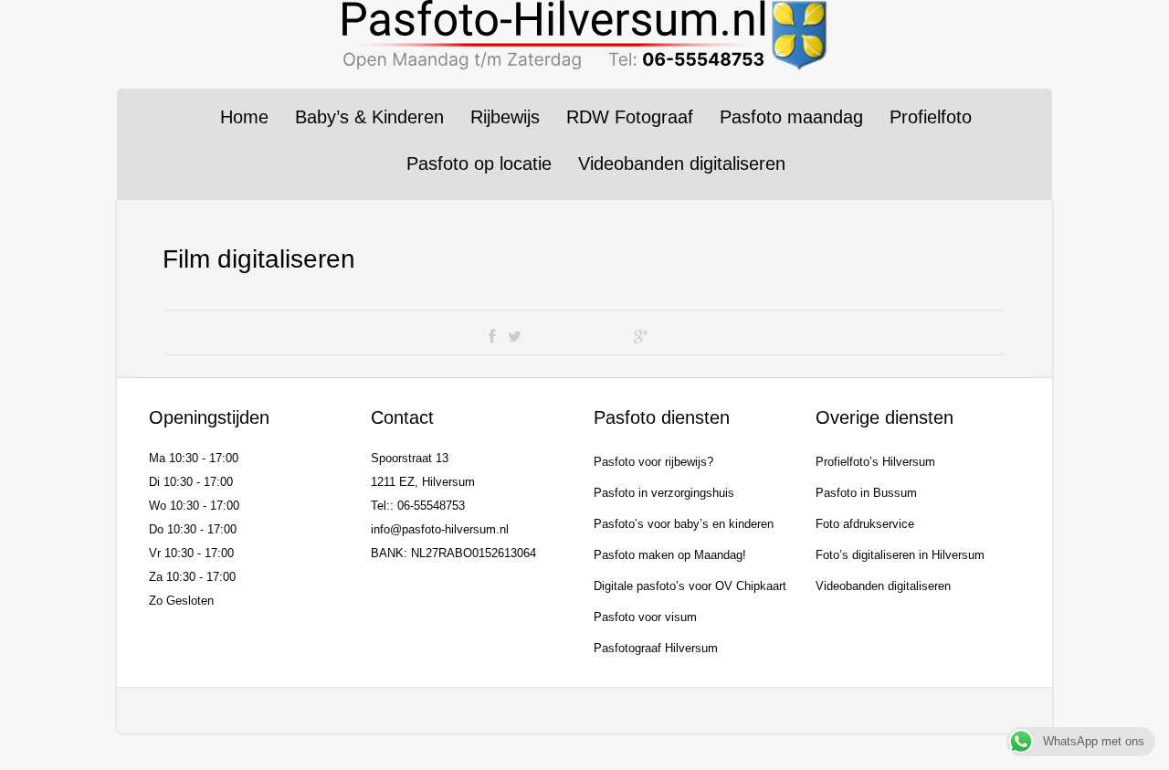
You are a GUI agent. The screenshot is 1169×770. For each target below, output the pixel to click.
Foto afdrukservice (865, 524)
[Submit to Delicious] (544, 337)
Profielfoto (931, 117)
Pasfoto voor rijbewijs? (653, 462)
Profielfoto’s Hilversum (875, 462)
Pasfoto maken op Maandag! (670, 555)
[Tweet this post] (514, 337)
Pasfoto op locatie (479, 163)
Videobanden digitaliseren (681, 163)
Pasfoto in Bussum (866, 493)
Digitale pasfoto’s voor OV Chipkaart (690, 586)
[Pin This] (670, 337)
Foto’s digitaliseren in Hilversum (900, 555)
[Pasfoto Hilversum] (584, 35)
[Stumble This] (610, 337)
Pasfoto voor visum (645, 617)
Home (244, 117)
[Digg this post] (577, 337)
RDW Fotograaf (629, 117)
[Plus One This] (640, 337)
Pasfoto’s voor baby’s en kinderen (684, 524)
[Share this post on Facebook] (492, 337)
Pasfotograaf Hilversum (656, 648)
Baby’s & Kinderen (369, 117)
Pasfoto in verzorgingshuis (664, 493)
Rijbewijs (505, 117)
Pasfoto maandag (791, 117)
